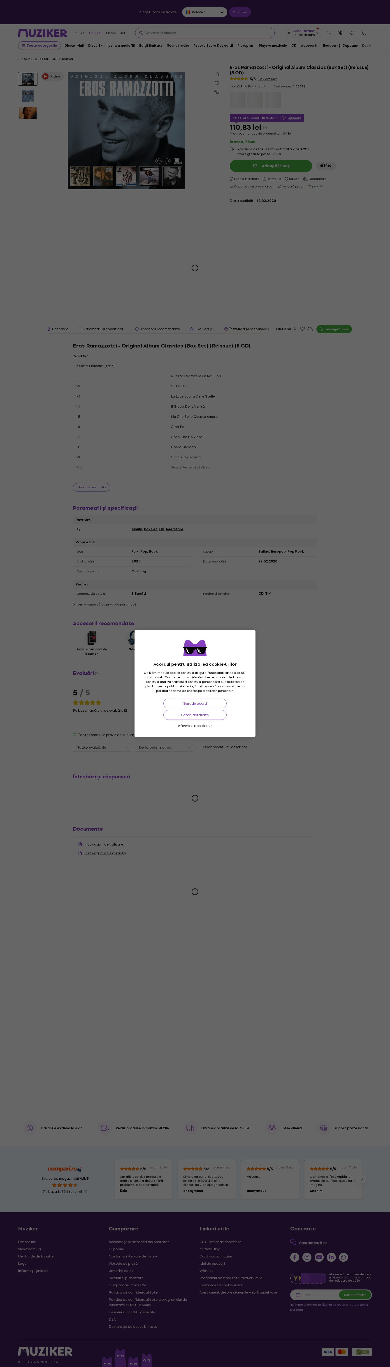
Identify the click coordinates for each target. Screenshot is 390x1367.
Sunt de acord (195, 703)
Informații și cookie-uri (195, 725)
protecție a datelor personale (210, 690)
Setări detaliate (195, 715)
